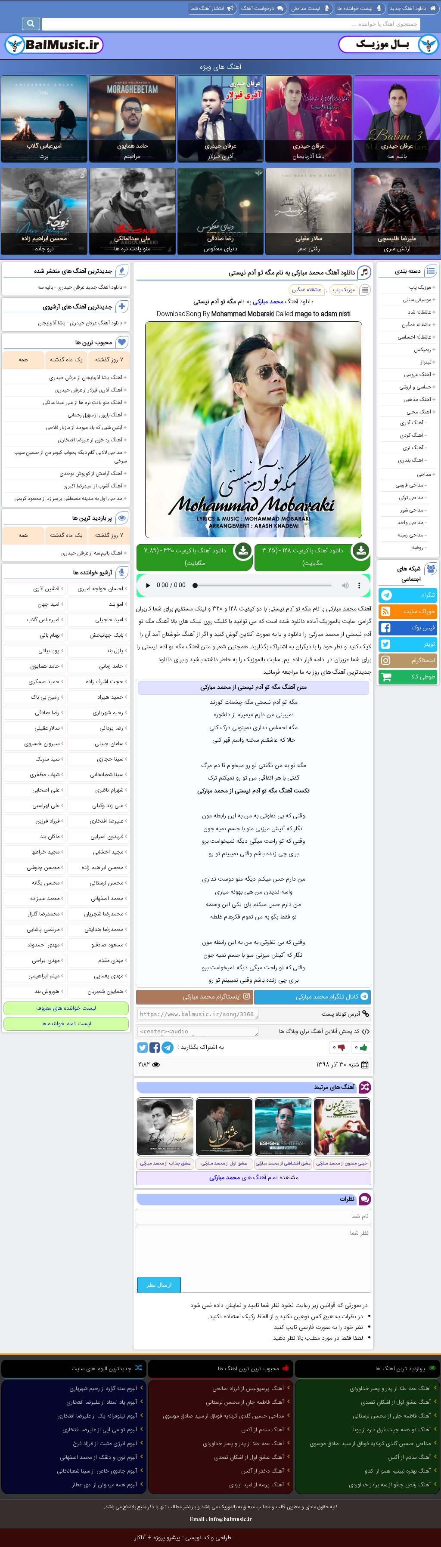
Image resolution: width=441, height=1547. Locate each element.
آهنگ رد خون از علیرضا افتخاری (90, 440)
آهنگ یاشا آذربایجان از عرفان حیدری (85, 377)
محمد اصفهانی (107, 898)
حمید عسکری (43, 682)
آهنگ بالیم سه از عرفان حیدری (91, 553)
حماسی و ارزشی (415, 387)
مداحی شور (412, 510)
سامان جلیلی (109, 744)
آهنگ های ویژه (221, 67)
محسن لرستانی (106, 883)
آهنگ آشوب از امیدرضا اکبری (92, 486)
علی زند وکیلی (107, 805)
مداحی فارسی (409, 485)
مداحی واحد (410, 522)
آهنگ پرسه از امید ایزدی (256, 1485)
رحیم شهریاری (108, 713)
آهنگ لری (413, 448)
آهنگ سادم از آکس (409, 1457)
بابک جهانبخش (106, 635)
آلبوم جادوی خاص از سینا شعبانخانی (97, 1471)
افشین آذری (46, 589)
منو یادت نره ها (132, 249)
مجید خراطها (45, 852)
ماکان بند (49, 836)
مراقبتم (132, 156)
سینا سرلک (47, 759)
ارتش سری (397, 249)
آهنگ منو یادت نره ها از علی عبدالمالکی (82, 402)
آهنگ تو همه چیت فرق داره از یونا (392, 1430)
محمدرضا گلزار (43, 914)
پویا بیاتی (48, 651)
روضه (417, 547)
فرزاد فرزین (47, 821)
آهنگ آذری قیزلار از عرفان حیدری (88, 390)
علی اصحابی (45, 790)
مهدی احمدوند (43, 945)
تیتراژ (425, 362)
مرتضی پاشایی (43, 929)
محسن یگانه (45, 883)
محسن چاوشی (43, 867)
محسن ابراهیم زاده (44, 239)
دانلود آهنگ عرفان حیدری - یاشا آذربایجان (80, 323)
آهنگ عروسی (417, 374)
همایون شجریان (105, 991)
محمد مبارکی (268, 302)
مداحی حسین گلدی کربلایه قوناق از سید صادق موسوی (370, 1443)
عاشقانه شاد (419, 312)
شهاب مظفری (44, 775)
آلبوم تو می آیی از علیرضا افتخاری (99, 1430)
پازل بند (114, 651)
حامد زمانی (111, 666)
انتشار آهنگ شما (207, 8)
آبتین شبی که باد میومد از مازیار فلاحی (84, 427)
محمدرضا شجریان (103, 914)
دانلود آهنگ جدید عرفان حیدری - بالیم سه (79, 287)
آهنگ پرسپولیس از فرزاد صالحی (248, 1388)
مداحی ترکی (411, 497)
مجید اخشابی (108, 852)
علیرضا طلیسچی (397, 239)
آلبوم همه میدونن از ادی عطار (104, 1485)
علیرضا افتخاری (106, 821)
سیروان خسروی (41, 744)
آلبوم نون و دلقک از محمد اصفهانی (98, 1457)
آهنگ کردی (411, 435)
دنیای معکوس (220, 249)
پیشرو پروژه (166, 1538)
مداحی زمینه (410, 535)
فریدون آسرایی (106, 836)
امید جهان (48, 604)
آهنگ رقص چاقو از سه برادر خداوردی (390, 1485)
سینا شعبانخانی (106, 775)
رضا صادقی (220, 239)
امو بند (116, 604)
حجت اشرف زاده (104, 682)
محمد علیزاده (45, 898)
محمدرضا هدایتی (103, 929)
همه (23, 360)
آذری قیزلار (220, 156)
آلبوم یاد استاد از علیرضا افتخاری (101, 1402)
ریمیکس (422, 349)
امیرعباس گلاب (44, 146)
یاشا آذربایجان (308, 156)
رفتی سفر (309, 249)
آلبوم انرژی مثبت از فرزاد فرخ (105, 1443)
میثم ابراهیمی (43, 976)
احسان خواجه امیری (100, 589)
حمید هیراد (110, 697)
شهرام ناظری (109, 790)
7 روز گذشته (109, 360)
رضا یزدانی (111, 728)
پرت (44, 156)
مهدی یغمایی (108, 976)
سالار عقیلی (308, 239)
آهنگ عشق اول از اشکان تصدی (396, 1402)
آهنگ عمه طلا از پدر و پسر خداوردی (390, 1388)
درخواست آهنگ (257, 8)
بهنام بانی (49, 635)
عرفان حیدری (397, 146)
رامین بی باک (45, 697)
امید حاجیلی (109, 620)
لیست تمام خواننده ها (66, 1024)
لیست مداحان (305, 8)
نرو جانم (44, 249)
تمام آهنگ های (243, 1178)
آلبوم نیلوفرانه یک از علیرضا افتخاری (97, 1416)
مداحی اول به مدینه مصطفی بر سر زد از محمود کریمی (68, 498)
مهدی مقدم (110, 960)
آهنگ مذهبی (417, 399)
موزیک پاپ (420, 287)
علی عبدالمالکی (132, 239)
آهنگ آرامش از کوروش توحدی (90, 473)
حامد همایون (132, 146)
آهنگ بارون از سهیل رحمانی (95, 415)
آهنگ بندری (410, 460)
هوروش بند (46, 991)
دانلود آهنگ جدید (408, 8)
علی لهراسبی (45, 805)
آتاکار (140, 1538)
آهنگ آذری (411, 423)
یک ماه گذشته (66, 360)
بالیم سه (397, 156)
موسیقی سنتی (417, 300)
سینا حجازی (110, 759)
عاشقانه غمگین (416, 324)
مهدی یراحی (45, 960)
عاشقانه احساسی (414, 337)
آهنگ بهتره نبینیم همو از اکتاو (398, 1471)
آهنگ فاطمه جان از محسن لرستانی (392, 1416)
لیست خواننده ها (355, 8)
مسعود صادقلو (107, 945)
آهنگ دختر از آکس (262, 1471)
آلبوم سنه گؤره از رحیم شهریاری (103, 1388)
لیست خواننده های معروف (66, 1008)
